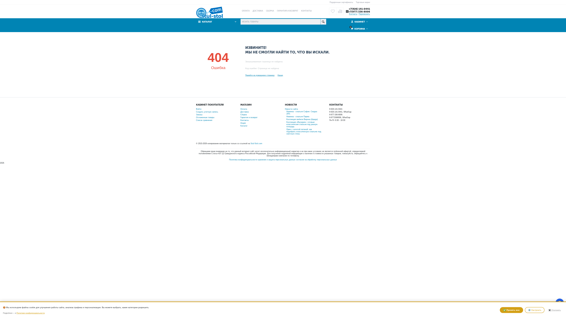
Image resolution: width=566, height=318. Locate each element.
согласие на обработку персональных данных (316, 160)
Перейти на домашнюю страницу (260, 75)
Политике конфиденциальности (31, 313)
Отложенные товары (205, 117)
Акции (243, 123)
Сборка (243, 115)
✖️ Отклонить (554, 310)
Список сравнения (204, 120)
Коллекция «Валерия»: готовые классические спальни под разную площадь (301, 124)
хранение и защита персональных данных (276, 160)
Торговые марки (363, 2)
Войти (198, 109)
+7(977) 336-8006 (359, 11)
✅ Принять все (511, 310)
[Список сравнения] (340, 11)
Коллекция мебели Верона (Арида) (302, 119)
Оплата (243, 109)
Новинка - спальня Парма (297, 116)
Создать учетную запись (207, 112)
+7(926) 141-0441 (359, 8)
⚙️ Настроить (534, 310)
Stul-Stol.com (256, 143)
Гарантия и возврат (249, 117)
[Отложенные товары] (333, 11)
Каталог (243, 126)
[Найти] (323, 22)
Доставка (244, 112)
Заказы (199, 115)
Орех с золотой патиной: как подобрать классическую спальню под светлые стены (303, 131)
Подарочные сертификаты (341, 2)
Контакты (353, 14)
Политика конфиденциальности (243, 160)
